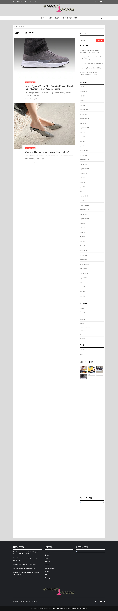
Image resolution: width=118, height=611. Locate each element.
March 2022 (83, 246)
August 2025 (83, 91)
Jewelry (57, 18)
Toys (75, 18)
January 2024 (83, 155)
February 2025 (84, 109)
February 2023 (84, 196)
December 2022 (84, 205)
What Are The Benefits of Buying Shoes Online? (47, 152)
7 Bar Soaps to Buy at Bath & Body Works (91, 63)
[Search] (101, 18)
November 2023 (84, 160)
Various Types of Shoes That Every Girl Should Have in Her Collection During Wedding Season (49, 87)
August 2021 (83, 278)
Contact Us (33, 2)
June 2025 (82, 100)
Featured (82, 319)
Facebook (15, 601)
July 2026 (82, 87)
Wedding (82, 338)
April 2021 (82, 296)
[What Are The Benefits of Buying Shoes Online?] (44, 126)
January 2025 (83, 114)
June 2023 (82, 182)
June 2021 (82, 287)
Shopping (43, 18)
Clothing (82, 312)
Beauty (82, 308)
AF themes (84, 608)
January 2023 (83, 200)
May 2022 (82, 237)
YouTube (28, 601)
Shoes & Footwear (67, 18)
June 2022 (82, 232)
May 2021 (82, 291)
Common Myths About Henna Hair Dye (91, 68)
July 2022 (82, 228)
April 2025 (82, 105)
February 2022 (84, 250)
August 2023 (83, 173)
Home (26, 2)
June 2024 (82, 137)
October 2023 (83, 164)
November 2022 (84, 209)
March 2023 (83, 191)
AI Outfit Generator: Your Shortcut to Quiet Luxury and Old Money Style (90, 51)
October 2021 (83, 269)
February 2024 (84, 150)
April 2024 (82, 146)
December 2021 (84, 260)
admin (28, 99)
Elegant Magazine (74, 608)
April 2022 (82, 241)
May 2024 (82, 141)
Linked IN (34, 601)
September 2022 (84, 219)
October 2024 (83, 123)
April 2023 (82, 187)
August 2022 (83, 223)
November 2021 (84, 264)
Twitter (22, 601)
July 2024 (82, 132)
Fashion (51, 18)
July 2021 (82, 282)
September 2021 (84, 273)
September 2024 (84, 128)
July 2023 (82, 178)
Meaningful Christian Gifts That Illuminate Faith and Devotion (88, 74)
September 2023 (84, 169)
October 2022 (83, 214)
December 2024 (84, 119)
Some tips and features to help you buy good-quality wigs (91, 58)
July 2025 (82, 96)
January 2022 (83, 255)
